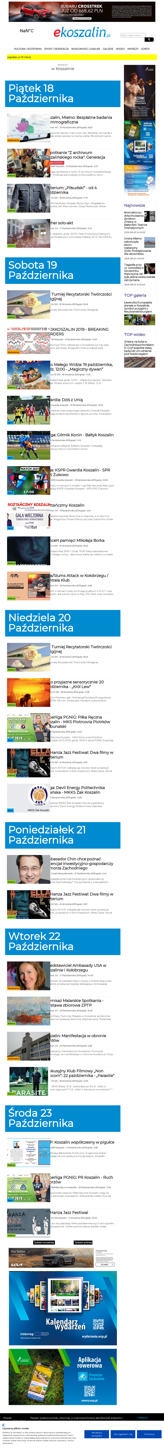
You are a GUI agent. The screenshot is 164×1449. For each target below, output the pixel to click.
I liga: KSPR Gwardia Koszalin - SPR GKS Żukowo (77, 455)
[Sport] (28, 393)
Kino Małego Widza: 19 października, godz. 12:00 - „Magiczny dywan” (78, 350)
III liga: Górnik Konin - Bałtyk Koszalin (79, 418)
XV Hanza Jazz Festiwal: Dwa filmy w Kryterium (78, 737)
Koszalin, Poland (26, 14)
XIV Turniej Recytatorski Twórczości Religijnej (78, 279)
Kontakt (142, 1405)
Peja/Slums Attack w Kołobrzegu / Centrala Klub (76, 561)
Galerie (108, 32)
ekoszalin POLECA (54, 146)
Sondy (145, 32)
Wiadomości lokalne (85, 32)
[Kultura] (28, 146)
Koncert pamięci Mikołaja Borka (74, 523)
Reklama (143, 1400)
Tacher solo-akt (58, 206)
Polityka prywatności (149, 1409)
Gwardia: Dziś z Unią (63, 382)
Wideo (120, 32)
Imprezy (133, 32)
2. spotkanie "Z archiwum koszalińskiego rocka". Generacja (74, 138)
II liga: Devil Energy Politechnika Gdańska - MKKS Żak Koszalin (74, 772)
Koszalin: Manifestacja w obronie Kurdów (75, 1021)
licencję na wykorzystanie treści (75, 1414)
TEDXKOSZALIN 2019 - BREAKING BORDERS (76, 314)
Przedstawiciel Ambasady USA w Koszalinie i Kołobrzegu (75, 950)
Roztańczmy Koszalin (64, 488)
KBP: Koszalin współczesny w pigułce (79, 1125)
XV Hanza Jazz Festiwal (66, 1195)
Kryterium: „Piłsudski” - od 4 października (70, 173)
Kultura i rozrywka (28, 32)
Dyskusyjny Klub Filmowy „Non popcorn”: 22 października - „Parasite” (79, 1056)
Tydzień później (83, 1225)
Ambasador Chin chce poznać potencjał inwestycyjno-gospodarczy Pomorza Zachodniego (78, 846)
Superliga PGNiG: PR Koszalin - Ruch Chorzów (78, 1162)
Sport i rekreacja (56, 32)
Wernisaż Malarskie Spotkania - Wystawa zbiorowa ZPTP (73, 986)
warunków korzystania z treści (63, 1407)
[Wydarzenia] (28, 110)
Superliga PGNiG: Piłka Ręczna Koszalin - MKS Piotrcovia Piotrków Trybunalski (77, 705)
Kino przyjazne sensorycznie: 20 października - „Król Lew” (74, 667)
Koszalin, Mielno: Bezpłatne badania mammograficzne (78, 102)
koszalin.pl (144, 1413)
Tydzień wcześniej (44, 1225)
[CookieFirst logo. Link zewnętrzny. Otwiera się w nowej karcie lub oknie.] (3, 1425)
